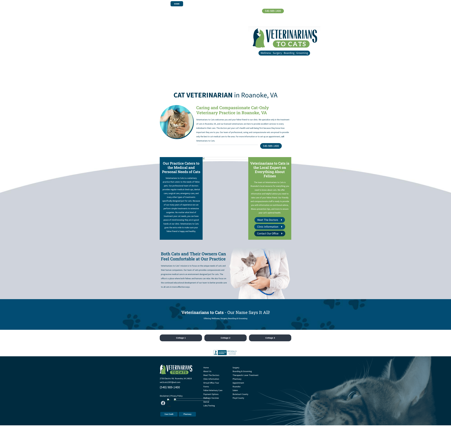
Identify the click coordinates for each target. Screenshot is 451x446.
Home (206, 367)
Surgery (236, 367)
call (282, 136)
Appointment (238, 382)
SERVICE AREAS (256, 4)
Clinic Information (211, 379)
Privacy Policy (176, 395)
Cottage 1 (181, 338)
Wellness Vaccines (211, 398)
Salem (235, 390)
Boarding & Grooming (242, 371)
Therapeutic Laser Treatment (245, 375)
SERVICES (235, 4)
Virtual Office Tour (211, 382)
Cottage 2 (225, 338)
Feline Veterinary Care (212, 390)
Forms (206, 386)
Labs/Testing (209, 405)
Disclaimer (164, 395)
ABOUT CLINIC (193, 4)
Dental (206, 401)
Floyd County (238, 398)
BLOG (274, 4)
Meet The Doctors (211, 375)
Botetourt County (240, 394)
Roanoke (236, 386)
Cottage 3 (270, 338)
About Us (207, 371)
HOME (177, 4)
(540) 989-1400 (170, 387)
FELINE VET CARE (216, 4)
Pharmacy (237, 379)
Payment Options (211, 394)
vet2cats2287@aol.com (170, 382)
